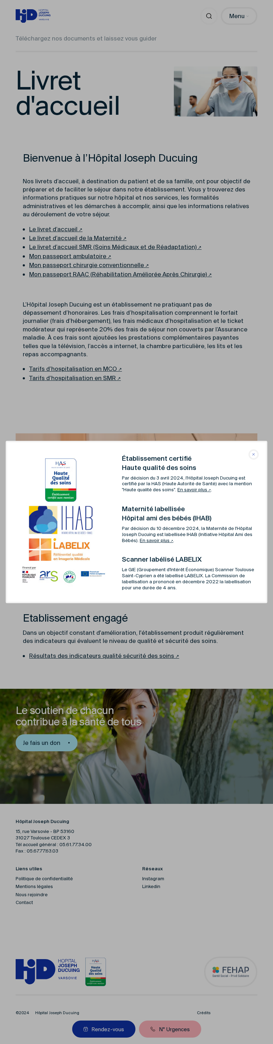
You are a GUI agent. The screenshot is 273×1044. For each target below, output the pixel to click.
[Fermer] (253, 454)
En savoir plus (192, 489)
